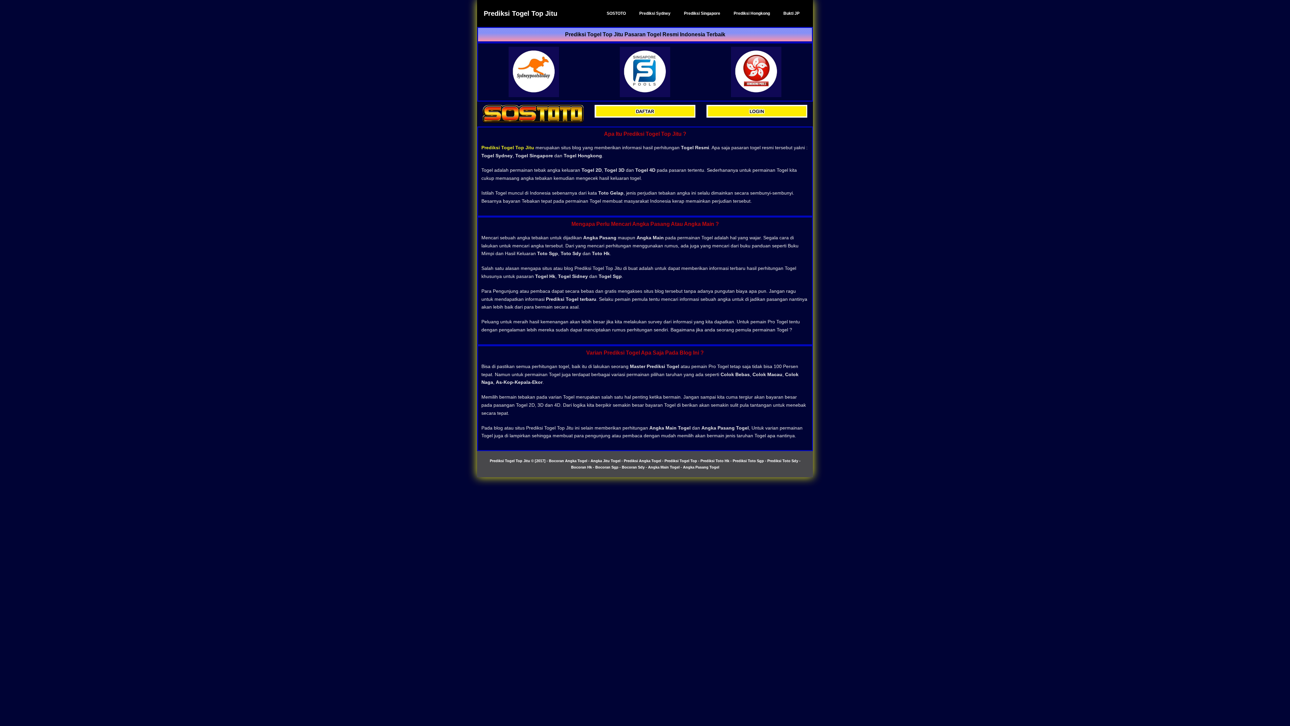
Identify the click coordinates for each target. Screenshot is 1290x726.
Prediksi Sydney (655, 13)
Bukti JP (791, 13)
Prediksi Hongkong (752, 13)
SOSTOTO (616, 13)
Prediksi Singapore (702, 13)
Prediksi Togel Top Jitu (520, 13)
